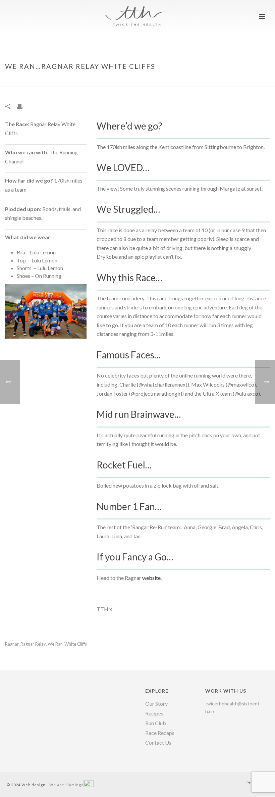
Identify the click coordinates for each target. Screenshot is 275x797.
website (151, 578)
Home (177, 80)
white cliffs (75, 644)
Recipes (154, 713)
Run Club (155, 723)
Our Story (156, 704)
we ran (55, 644)
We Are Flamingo (66, 785)
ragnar (12, 644)
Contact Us (158, 743)
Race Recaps (159, 733)
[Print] (23, 106)
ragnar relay (33, 644)
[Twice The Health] (137, 15)
